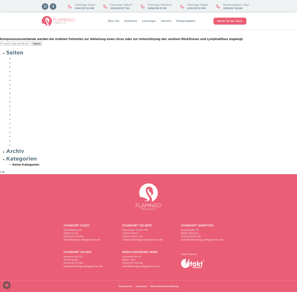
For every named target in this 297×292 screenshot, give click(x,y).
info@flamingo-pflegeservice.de (81, 239)
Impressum (20, 89)
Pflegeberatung (24, 106)
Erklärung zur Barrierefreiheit (34, 76)
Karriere (166, 20)
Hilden (17, 84)
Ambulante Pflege (26, 58)
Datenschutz (22, 71)
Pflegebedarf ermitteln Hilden (35, 97)
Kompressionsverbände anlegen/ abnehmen (61, 33)
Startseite (19, 119)
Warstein (19, 141)
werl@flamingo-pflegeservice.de (140, 266)
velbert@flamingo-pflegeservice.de (142, 239)
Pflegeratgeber (186, 20)
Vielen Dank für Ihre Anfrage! (35, 136)
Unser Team (21, 123)
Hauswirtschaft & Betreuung (33, 80)
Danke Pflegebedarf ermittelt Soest (39, 67)
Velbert (18, 128)
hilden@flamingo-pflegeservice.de (83, 266)
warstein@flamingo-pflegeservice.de (202, 239)
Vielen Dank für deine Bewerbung (38, 132)
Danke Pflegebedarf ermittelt (35, 63)
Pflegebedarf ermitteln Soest (34, 102)
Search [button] (37, 43)
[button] (7, 285)
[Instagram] (45, 6)
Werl (16, 145)
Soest (16, 115)
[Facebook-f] (53, 6)
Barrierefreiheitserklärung (164, 286)
